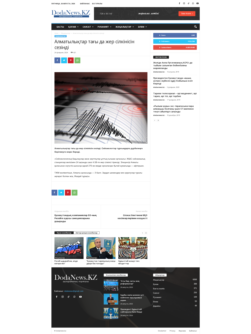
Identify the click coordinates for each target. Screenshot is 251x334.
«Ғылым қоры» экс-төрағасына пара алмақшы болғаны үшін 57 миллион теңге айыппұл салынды (173, 109)
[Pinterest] (71, 60)
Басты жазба (158, 289)
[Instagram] (184, 3)
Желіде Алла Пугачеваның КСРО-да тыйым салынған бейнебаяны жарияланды (172, 65)
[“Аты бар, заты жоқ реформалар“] (111, 285)
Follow (191, 41)
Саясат (87, 26)
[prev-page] (142, 232)
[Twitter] (64, 60)
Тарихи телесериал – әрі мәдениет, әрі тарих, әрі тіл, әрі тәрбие (175, 95)
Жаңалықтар (123, 26)
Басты (60, 26)
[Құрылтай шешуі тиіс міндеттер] (132, 248)
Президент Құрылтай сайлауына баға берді (131, 310)
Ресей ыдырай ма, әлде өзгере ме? (66, 262)
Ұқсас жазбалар (64, 233)
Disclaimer (162, 331)
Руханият (103, 26)
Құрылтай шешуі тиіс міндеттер (129, 262)
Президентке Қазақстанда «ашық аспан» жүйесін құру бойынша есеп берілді (173, 80)
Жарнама (182, 331)
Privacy (172, 331)
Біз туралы (97, 3)
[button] (195, 27)
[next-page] (146, 232)
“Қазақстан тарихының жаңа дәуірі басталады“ (100, 262)
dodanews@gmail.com (73, 291)
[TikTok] (188, 3)
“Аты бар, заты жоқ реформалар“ (129, 282)
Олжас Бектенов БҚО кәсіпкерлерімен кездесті (132, 217)
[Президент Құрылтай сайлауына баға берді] (111, 313)
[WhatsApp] (193, 3)
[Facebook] (179, 3)
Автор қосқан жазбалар (86, 233)
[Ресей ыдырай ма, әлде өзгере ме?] (69, 248)
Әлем (141, 26)
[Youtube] (197, 3)
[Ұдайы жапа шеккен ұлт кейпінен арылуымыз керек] (111, 299)
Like (193, 35)
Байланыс (85, 3)
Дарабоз (156, 306)
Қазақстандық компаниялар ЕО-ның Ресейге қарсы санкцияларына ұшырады (75, 218)
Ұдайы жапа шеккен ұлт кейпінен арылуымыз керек (132, 297)
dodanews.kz (159, 72)
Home (56, 33)
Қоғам (72, 26)
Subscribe (190, 47)
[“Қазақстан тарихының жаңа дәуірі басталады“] (100, 248)
